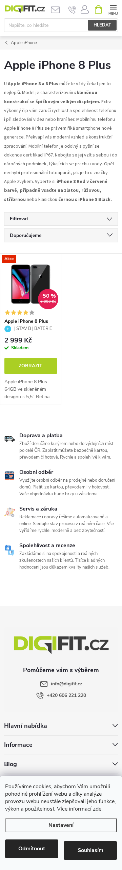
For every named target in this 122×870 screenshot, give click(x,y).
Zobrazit (30, 366)
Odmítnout (31, 848)
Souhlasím (90, 850)
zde (97, 809)
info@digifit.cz (66, 684)
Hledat (102, 25)
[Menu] (113, 9)
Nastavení (61, 825)
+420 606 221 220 (66, 695)
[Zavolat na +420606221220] (72, 9)
